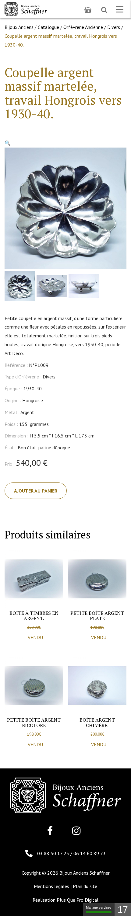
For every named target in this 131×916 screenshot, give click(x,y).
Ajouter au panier (35, 491)
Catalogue (48, 27)
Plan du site (85, 886)
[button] (8, 143)
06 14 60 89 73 (89, 853)
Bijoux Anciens (19, 27)
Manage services (99, 907)
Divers (113, 27)
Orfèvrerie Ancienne (83, 27)
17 (123, 909)
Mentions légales (51, 886)
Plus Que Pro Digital (77, 900)
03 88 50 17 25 (53, 853)
